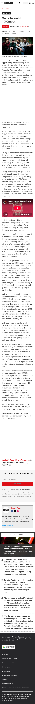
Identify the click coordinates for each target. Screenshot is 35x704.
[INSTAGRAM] (18, 511)
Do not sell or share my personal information (16, 688)
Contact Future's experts (9, 659)
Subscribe (25, 3)
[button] (2, 3)
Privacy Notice (26, 491)
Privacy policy (6, 667)
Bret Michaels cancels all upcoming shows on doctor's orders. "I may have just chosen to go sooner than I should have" (18, 550)
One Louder (24, 26)
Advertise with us (7, 684)
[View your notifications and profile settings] (19, 3)
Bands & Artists (6, 9)
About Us (5, 654)
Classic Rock (15, 26)
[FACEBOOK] (12, 511)
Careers (4, 679)
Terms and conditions (9, 663)
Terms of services (24, 489)
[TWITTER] (15, 511)
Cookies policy (6, 671)
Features (5, 27)
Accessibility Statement (9, 675)
